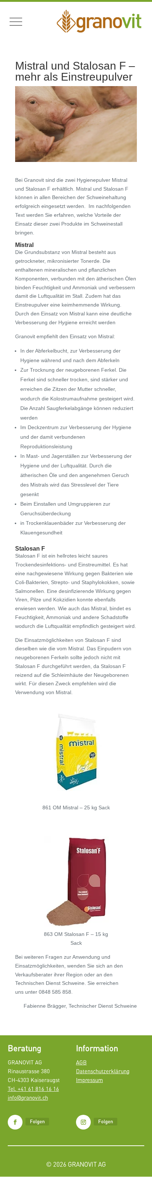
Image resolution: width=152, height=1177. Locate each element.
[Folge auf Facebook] (15, 1122)
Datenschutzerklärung (102, 1071)
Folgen (37, 1121)
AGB (81, 1062)
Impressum (89, 1080)
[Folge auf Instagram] (83, 1122)
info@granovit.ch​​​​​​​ (28, 1097)
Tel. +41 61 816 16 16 (33, 1088)
